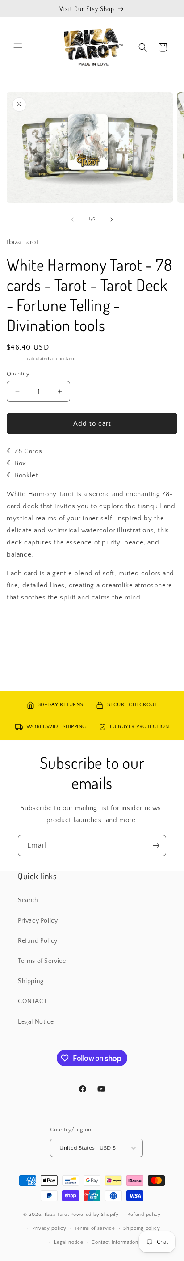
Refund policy (144, 1214)
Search (28, 900)
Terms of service (95, 1228)
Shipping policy (141, 1228)
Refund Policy (38, 941)
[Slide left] (72, 219)
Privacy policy (49, 1228)
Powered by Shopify (94, 1214)
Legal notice (68, 1242)
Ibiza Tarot (57, 1214)
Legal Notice (36, 1021)
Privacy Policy (38, 920)
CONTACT (32, 1001)
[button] (18, 47)
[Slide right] (111, 219)
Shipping (16, 359)
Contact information (115, 1242)
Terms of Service (42, 961)
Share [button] (24, 624)
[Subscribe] (156, 845)
